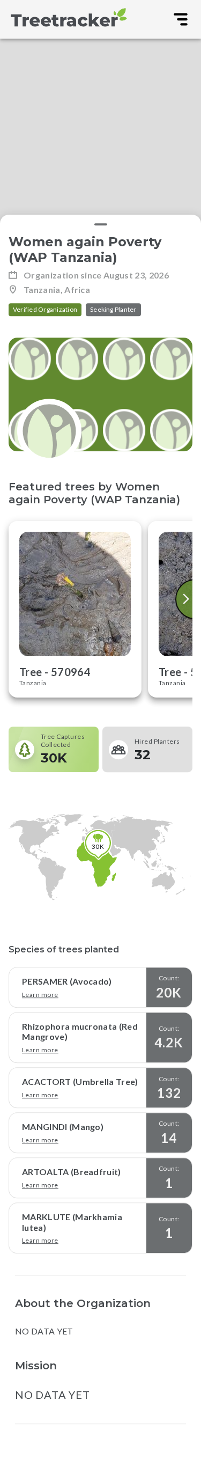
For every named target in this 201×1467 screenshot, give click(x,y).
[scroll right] (187, 599)
